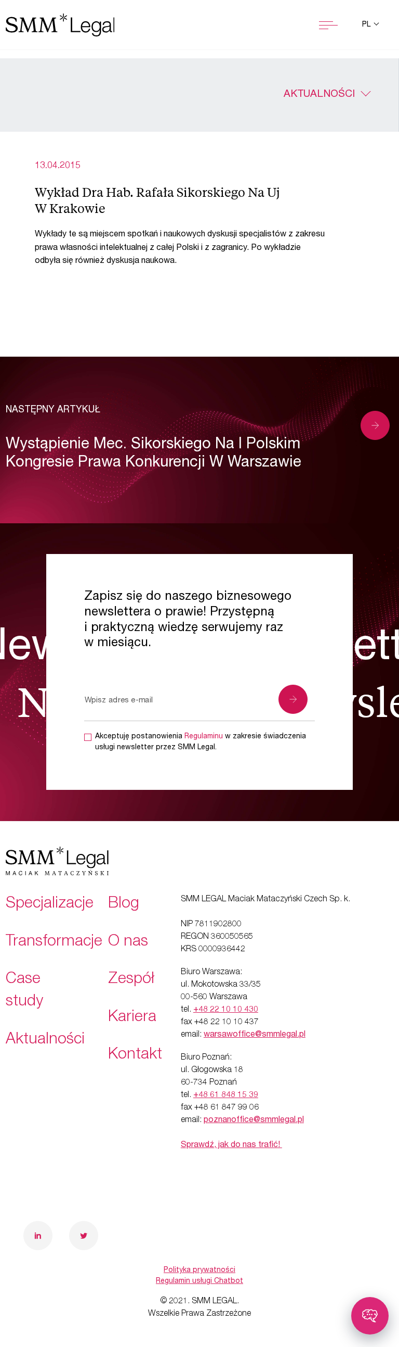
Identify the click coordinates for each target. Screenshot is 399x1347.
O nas (128, 942)
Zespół (131, 980)
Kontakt (135, 1055)
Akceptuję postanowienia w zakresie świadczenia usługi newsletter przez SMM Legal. (200, 742)
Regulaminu (203, 736)
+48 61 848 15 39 (225, 1095)
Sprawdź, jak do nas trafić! (231, 1145)
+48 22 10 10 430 (225, 1010)
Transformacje (54, 942)
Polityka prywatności (199, 1270)
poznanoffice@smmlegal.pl (254, 1120)
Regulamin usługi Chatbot (199, 1281)
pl (367, 25)
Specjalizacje (50, 904)
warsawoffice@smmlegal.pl (254, 1035)
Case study (24, 991)
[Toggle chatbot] (370, 1316)
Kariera (132, 1018)
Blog (123, 904)
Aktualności (319, 95)
